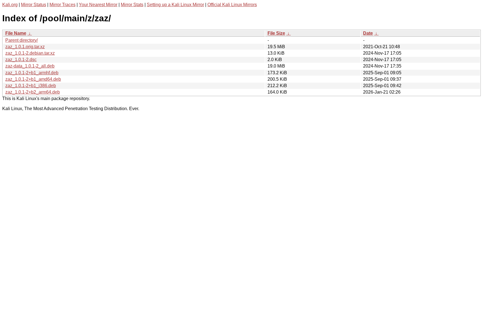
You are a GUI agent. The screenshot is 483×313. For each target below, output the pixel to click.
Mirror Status (33, 4)
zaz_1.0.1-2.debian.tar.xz (30, 53)
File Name (15, 33)
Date (368, 33)
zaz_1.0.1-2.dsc (21, 59)
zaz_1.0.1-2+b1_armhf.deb (31, 72)
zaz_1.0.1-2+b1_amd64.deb (33, 79)
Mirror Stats (132, 4)
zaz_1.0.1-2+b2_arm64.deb (32, 92)
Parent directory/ (21, 40)
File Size (276, 33)
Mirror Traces (62, 4)
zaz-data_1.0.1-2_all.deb (30, 66)
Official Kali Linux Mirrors (232, 4)
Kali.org (10, 4)
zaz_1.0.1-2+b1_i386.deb (30, 85)
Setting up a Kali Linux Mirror (175, 4)
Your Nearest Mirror (98, 4)
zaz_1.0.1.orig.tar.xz (25, 46)
